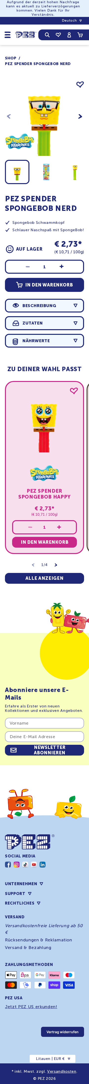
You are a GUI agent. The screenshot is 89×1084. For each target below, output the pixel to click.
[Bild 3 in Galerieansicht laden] (75, 172)
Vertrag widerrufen (62, 1032)
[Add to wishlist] (80, 85)
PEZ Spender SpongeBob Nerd (38, 64)
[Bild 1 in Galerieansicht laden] (17, 172)
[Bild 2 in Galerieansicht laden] (46, 172)
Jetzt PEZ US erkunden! (31, 1006)
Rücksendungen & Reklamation (38, 940)
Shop (11, 58)
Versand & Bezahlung (28, 947)
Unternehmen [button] (21, 883)
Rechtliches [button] (19, 903)
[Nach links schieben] (9, 116)
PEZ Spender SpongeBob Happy (44, 494)
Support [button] (15, 893)
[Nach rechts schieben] (80, 116)
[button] (8, 34)
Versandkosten (61, 1071)
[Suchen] (47, 34)
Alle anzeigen (44, 578)
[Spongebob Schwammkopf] (20, 155)
